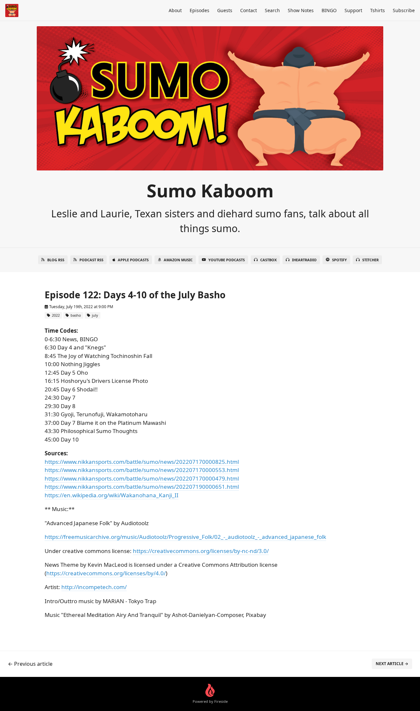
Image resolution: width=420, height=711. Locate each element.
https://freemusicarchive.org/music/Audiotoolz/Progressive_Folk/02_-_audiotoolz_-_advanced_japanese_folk (185, 537)
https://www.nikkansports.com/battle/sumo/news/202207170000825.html (142, 461)
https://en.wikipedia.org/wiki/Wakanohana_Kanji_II (111, 495)
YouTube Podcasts (226, 259)
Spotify (339, 259)
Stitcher (370, 259)
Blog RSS (55, 259)
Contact (248, 10)
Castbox (268, 259)
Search (272, 10)
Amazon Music (178, 259)
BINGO (329, 10)
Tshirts (377, 10)
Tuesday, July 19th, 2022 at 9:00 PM (80, 306)
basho (75, 315)
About (175, 10)
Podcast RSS (91, 259)
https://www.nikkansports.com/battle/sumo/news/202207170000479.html (142, 478)
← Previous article (30, 663)
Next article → (392, 663)
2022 (55, 315)
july (94, 315)
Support (353, 10)
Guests (224, 10)
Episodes (199, 10)
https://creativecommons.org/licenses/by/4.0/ (106, 573)
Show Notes (301, 10)
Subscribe (404, 10)
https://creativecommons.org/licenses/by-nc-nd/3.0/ (201, 551)
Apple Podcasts (133, 259)
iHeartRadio (304, 259)
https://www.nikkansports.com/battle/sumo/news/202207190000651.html (142, 486)
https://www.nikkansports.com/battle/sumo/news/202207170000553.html (142, 470)
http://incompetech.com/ (94, 587)
